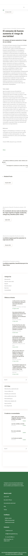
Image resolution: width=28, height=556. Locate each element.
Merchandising (7, 398)
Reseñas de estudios (21, 28)
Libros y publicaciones (9, 396)
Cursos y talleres (8, 391)
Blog (5, 506)
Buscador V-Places (8, 500)
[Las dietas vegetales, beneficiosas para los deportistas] (15, 251)
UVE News (24, 306)
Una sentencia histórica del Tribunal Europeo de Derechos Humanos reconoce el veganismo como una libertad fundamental (19, 315)
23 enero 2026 (15, 374)
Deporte (6, 283)
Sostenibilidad (7, 290)
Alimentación (6, 207)
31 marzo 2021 (8, 12)
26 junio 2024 (8, 245)
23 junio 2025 (8, 182)
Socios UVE (6, 496)
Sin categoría (7, 405)
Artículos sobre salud (9, 281)
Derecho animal (7, 285)
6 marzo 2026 (15, 347)
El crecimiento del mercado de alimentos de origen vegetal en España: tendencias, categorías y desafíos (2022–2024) (15, 212)
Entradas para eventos (9, 393)
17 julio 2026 (15, 321)
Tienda (5, 509)
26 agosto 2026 (15, 308)
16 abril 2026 (15, 332)
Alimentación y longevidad (8, 236)
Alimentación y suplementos (10, 388)
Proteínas (19, 306)
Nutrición (6, 288)
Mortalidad (14, 28)
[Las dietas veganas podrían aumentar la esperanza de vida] (15, 225)
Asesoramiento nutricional (9, 503)
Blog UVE (11, 207)
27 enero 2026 (15, 361)
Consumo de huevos (7, 28)
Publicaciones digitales (9, 401)
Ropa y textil (7, 403)
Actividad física (6, 261)
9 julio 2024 (7, 219)
